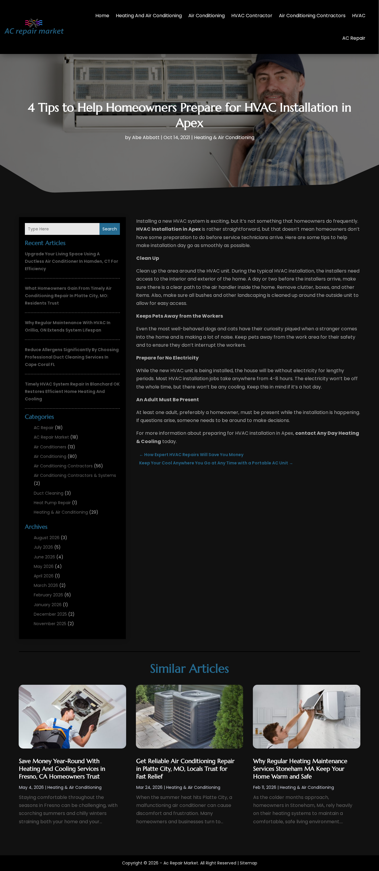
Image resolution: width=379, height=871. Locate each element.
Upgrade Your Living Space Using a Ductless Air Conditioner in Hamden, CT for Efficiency (71, 261)
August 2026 (47, 538)
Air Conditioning (206, 15)
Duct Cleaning (48, 493)
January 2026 (48, 605)
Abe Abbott (146, 137)
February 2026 (48, 595)
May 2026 (44, 566)
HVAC (358, 15)
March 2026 (46, 585)
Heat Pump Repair (52, 503)
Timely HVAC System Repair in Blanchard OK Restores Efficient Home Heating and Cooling (72, 391)
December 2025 (50, 614)
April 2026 (44, 576)
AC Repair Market (51, 437)
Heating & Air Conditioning (224, 137)
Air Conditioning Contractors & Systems (75, 475)
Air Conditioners (50, 447)
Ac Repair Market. (181, 863)
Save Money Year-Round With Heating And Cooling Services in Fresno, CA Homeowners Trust (62, 768)
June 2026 (44, 557)
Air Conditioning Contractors (312, 15)
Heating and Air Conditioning (149, 15)
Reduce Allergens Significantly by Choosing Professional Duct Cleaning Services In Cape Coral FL (72, 357)
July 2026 (43, 547)
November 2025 (50, 624)
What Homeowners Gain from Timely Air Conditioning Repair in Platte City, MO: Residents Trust (68, 295)
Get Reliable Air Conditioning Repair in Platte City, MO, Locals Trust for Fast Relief (185, 768)
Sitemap (248, 863)
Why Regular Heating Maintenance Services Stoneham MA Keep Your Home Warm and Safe (300, 768)
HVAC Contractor (251, 15)
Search (109, 229)
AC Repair (353, 38)
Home (102, 15)
